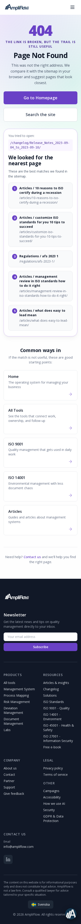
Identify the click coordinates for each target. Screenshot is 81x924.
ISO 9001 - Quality (56, 708)
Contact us (32, 556)
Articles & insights (56, 683)
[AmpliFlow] (17, 597)
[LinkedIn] (8, 859)
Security (49, 810)
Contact (9, 774)
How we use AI (54, 803)
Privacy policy (53, 768)
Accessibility (52, 797)
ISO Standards (53, 702)
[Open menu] (72, 7)
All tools (9, 683)
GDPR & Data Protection (53, 818)
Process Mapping (16, 695)
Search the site (40, 114)
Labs (7, 730)
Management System (19, 689)
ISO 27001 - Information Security (58, 738)
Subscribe (40, 647)
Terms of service (55, 774)
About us (10, 768)
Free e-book (52, 747)
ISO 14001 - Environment (52, 716)
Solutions (50, 695)
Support (9, 787)
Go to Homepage (40, 97)
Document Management (13, 721)
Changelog (51, 689)
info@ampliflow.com (19, 846)
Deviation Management (13, 710)
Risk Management (17, 702)
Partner (9, 781)
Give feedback (14, 793)
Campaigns (51, 791)
